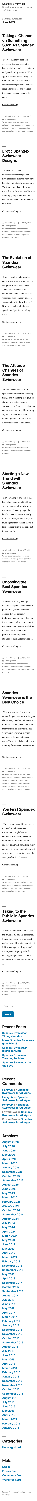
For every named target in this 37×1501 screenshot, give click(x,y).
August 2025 (10, 1184)
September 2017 (12, 1291)
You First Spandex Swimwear (18, 811)
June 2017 (8, 1304)
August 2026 (10, 1141)
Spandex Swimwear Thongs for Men (14, 1034)
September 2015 (12, 1393)
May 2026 (8, 1154)
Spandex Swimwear (13, 3)
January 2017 (10, 1325)
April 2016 (8, 1363)
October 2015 (10, 1389)
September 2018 (12, 1270)
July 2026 (8, 1146)
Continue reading (11, 104)
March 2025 (9, 1197)
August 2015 (10, 1398)
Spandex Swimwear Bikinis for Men (14, 1049)
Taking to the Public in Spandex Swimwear (18, 916)
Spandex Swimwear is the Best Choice (17, 697)
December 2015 (12, 1380)
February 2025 (11, 1201)
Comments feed (12, 1475)
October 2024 (11, 1210)
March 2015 (9, 1419)
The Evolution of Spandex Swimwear (16, 262)
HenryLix (7, 1089)
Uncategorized (10, 119)
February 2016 (11, 1372)
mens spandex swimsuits (11, 777)
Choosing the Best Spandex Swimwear (14, 587)
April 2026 (9, 1159)
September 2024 (13, 1214)
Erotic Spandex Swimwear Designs (15, 156)
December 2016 (12, 1329)
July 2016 (8, 1351)
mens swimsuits (17, 780)
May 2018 (8, 1274)
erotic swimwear (24, 774)
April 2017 (8, 1312)
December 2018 (12, 1265)
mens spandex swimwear (19, 125)
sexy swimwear (17, 888)
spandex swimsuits (9, 789)
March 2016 (9, 1368)
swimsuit (21, 131)
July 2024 (8, 1223)
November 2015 (12, 1385)
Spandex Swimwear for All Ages (16, 1091)
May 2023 (8, 1240)
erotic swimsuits (11, 774)
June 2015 (8, 1406)
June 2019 (8, 1244)
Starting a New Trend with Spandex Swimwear (15, 480)
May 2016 (8, 1359)
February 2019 (11, 1261)
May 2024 (8, 1227)
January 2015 (10, 1427)
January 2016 (10, 1376)
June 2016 (8, 1355)
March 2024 (9, 1235)
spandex (26, 128)
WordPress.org (11, 1479)
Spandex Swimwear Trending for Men (14, 1057)
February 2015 (11, 1423)
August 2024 (10, 1218)
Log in (6, 1466)
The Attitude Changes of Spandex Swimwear (13, 372)
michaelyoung (10, 116)
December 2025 (12, 1171)
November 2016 (12, 1333)
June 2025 (9, 1188)
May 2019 (8, 1248)
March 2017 (9, 1316)
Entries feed (9, 1471)
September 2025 (13, 1180)
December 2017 (12, 1282)
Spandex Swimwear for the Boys (16, 1064)
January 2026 (11, 1167)
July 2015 (8, 1402)
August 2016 (10, 1346)
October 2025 (11, 1176)
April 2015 (8, 1414)
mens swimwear (16, 128)
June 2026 (9, 1150)
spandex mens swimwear (11, 235)
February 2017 (11, 1321)
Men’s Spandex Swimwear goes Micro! (18, 1042)
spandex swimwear (9, 131)
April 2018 (8, 1278)
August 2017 (10, 1295)
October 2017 (10, 1287)
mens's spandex (17, 559)
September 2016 (12, 1342)
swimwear (29, 131)
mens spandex (10, 122)
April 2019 (8, 1252)
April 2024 (9, 1231)
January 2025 (11, 1206)
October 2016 (10, 1338)
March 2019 (9, 1257)
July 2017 (8, 1299)
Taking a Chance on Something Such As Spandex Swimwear (18, 42)
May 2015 (8, 1410)
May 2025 (8, 1193)
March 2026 (9, 1163)
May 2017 (8, 1308)
